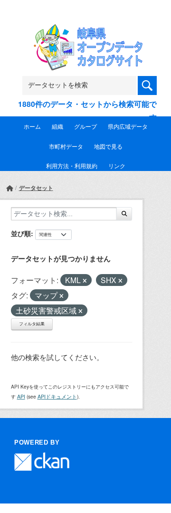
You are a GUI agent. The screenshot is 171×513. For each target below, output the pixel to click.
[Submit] (124, 213)
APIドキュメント (57, 396)
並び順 (21, 233)
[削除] (85, 281)
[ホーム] (9, 188)
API (21, 396)
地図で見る (108, 146)
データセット (36, 187)
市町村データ (66, 146)
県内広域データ (128, 126)
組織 (57, 126)
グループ (85, 126)
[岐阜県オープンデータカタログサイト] (85, 30)
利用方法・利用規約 (71, 166)
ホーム (32, 126)
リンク (116, 166)
